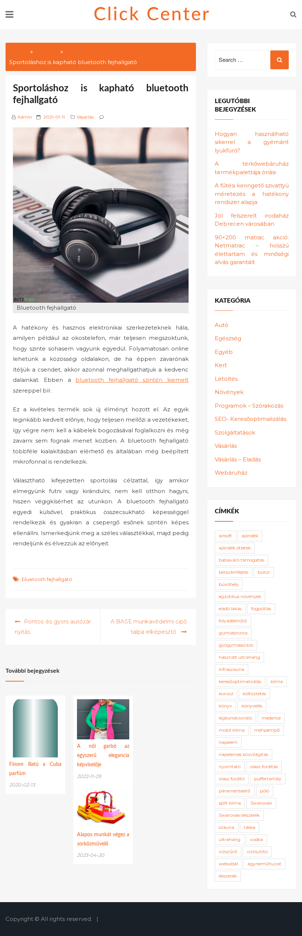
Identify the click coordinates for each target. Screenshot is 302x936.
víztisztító (257, 851)
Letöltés (226, 378)
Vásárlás (85, 117)
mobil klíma (232, 730)
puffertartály (267, 778)
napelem (228, 742)
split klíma (230, 803)
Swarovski (261, 803)
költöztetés (254, 693)
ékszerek (228, 876)
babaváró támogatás (241, 560)
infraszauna (231, 669)
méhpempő (267, 730)
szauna (226, 827)
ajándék (250, 535)
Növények (229, 391)
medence (271, 718)
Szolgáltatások (235, 432)
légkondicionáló (235, 718)
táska (249, 827)
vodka (256, 839)
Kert (221, 365)
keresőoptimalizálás (240, 681)
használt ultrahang (239, 657)
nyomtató (229, 766)
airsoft (225, 535)
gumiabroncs (233, 633)
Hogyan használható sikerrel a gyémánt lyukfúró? (252, 142)
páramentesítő (234, 791)
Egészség (228, 338)
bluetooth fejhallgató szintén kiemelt (132, 379)
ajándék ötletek (235, 547)
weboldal (228, 863)
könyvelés (252, 705)
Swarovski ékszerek (239, 815)
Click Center (152, 15)
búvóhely (229, 584)
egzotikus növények (240, 596)
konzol (226, 693)
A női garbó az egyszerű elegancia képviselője (103, 755)
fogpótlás (261, 608)
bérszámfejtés (233, 572)
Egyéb (224, 351)
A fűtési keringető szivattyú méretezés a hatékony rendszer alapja (252, 193)
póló (264, 791)
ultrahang (229, 839)
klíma (277, 681)
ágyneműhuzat (264, 863)
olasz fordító (232, 778)
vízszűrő (228, 851)
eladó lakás (230, 608)
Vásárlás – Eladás (238, 459)
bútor (264, 572)
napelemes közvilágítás (243, 754)
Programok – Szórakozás (249, 405)
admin (24, 117)
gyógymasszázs (236, 645)
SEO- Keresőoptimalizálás (250, 418)
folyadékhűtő (233, 620)
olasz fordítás (264, 766)
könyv (225, 705)
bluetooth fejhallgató (47, 579)
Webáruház (231, 472)
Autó (221, 324)
